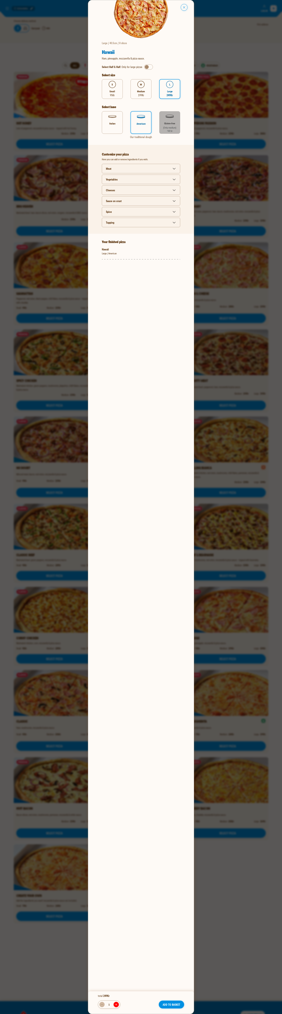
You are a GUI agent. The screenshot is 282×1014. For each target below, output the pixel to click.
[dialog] (141, 507)
